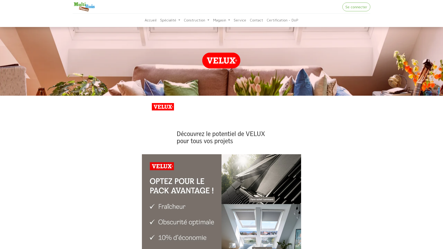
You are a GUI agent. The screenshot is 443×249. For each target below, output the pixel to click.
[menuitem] (150, 20)
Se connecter (356, 7)
